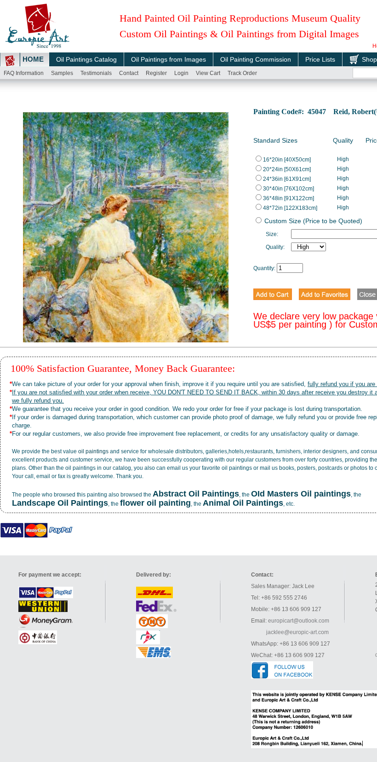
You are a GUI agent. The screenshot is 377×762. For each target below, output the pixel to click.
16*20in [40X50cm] (287, 159)
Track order (242, 73)
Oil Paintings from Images (168, 59)
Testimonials (96, 73)
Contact (128, 73)
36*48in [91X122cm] (288, 198)
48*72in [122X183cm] (290, 208)
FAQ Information (24, 73)
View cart (208, 73)
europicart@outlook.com (298, 621)
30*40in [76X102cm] (288, 188)
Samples (62, 73)
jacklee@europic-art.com (297, 632)
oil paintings (93, 451)
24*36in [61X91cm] (287, 179)
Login (181, 73)
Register (156, 73)
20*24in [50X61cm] (287, 169)
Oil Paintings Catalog (86, 59)
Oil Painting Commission (255, 59)
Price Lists (320, 59)
